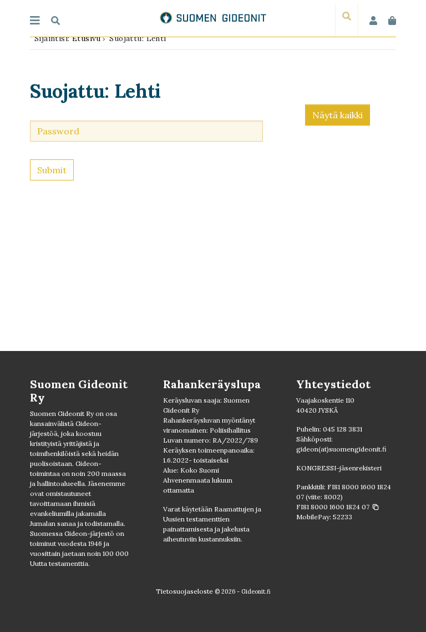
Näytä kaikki (337, 115)
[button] (337, 507)
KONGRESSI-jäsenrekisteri (339, 468)
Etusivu (86, 38)
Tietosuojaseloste (184, 591)
